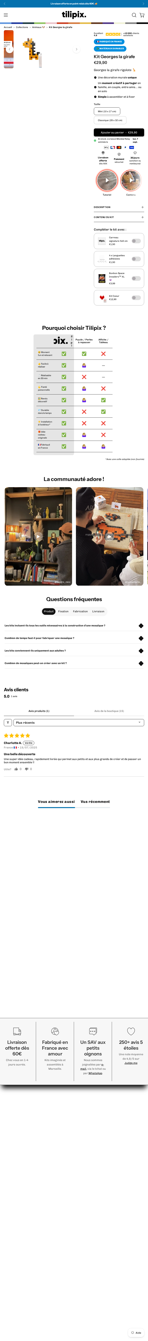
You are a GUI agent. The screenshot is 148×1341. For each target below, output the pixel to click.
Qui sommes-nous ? (18, 1266)
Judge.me (130, 1063)
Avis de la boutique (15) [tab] (109, 711)
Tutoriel (9, 1131)
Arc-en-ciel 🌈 (88, 1201)
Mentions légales (16, 1305)
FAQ (7, 1137)
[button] (133, 15)
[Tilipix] (74, 15)
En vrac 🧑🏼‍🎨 (86, 1214)
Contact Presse (15, 1324)
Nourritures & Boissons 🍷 (97, 1157)
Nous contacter (15, 1125)
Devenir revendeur (17, 1279)
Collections (22, 27)
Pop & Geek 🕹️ (88, 1144)
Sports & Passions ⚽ (93, 1169)
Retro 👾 (84, 1131)
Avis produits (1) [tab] (39, 711)
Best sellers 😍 (89, 1125)
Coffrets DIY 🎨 (89, 1233)
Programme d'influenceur (23, 1286)
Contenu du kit (104, 217)
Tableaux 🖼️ (87, 1227)
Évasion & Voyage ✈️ (93, 1176)
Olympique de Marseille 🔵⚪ (99, 1246)
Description (102, 207)
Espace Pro (12, 1273)
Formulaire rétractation (21, 1317)
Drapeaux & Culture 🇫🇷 (95, 1195)
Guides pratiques (16, 1144)
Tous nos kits (87, 1239)
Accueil (8, 27)
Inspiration (12, 1150)
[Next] (143, 3)
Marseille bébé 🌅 (91, 1182)
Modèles (10, 1157)
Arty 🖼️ (83, 1137)
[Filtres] (8, 722)
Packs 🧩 (85, 1220)
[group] (74, 3)
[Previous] (4, 3)
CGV (7, 1311)
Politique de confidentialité (23, 1298)
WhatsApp (95, 1073)
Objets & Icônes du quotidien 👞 (101, 1188)
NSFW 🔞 (84, 1208)
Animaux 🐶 (38, 27)
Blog (7, 1292)
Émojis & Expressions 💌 (96, 1150)
